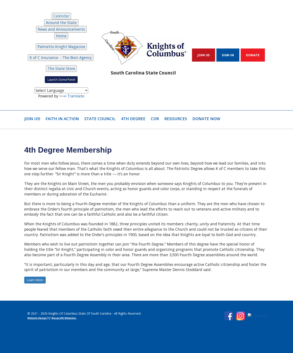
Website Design (37, 318)
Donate (253, 55)
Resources (175, 118)
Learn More (35, 280)
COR (155, 118)
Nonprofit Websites (63, 318)
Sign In (228, 55)
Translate (75, 95)
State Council (100, 118)
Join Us (203, 55)
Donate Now (206, 118)
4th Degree (133, 118)
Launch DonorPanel (61, 79)
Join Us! (32, 118)
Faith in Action (62, 118)
